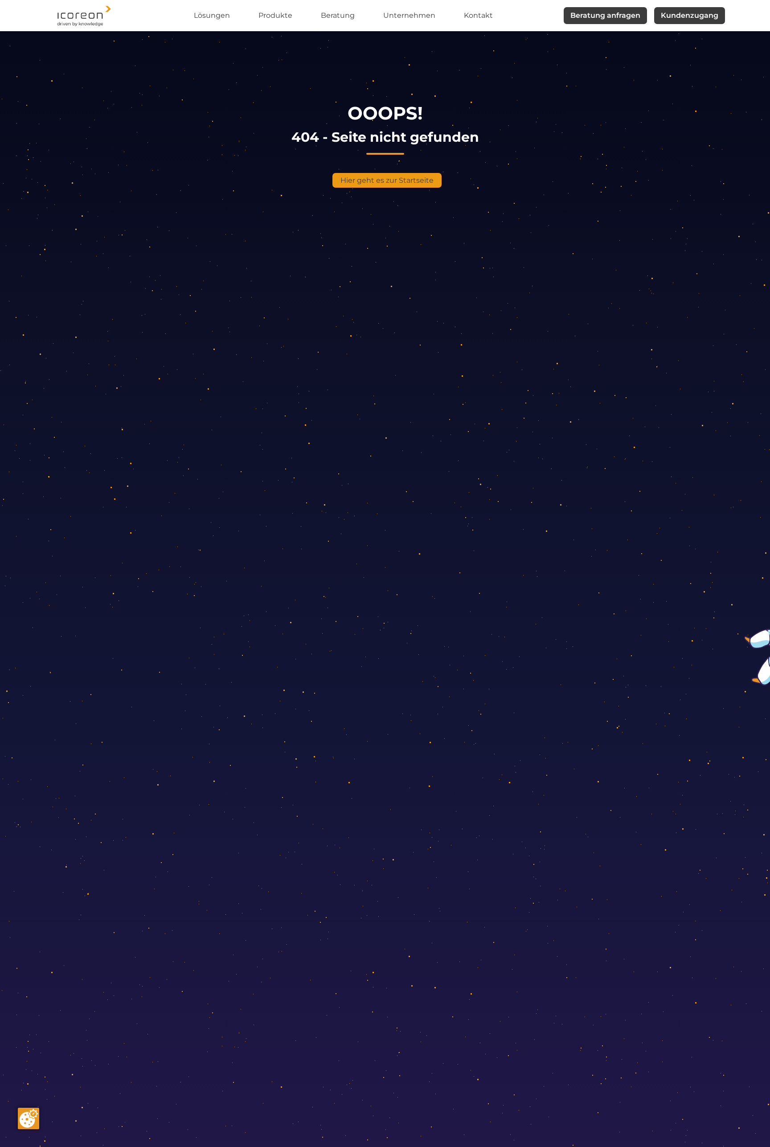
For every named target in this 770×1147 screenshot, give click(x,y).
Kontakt (478, 15)
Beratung (338, 15)
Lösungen (212, 15)
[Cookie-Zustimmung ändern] (28, 1118)
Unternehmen (409, 15)
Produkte (275, 15)
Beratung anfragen (605, 15)
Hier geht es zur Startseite (387, 180)
